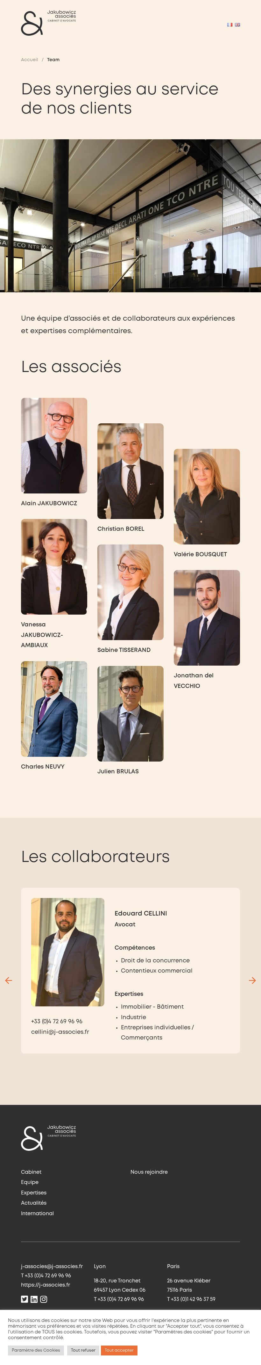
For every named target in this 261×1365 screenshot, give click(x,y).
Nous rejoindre (149, 1172)
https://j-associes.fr (45, 1285)
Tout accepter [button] (119, 1350)
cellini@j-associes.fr (60, 1032)
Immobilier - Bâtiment (152, 1007)
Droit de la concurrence (155, 960)
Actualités (33, 1203)
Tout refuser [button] (83, 1350)
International (37, 1213)
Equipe (30, 1182)
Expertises (33, 1193)
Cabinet (31, 1172)
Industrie (133, 1017)
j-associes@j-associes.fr (52, 1266)
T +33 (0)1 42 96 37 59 (191, 1299)
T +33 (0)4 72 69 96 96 (46, 1276)
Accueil (29, 60)
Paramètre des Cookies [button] (36, 1350)
